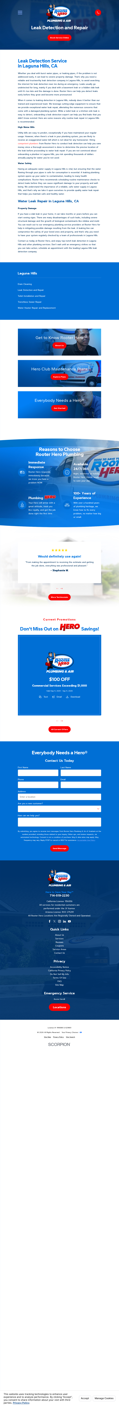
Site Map (59, 984)
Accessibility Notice (59, 967)
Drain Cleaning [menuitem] (25, 284)
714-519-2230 (59, 895)
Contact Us (59, 952)
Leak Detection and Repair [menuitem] (31, 290)
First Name (23, 767)
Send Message (59, 848)
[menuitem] (47, 1037)
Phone (21, 779)
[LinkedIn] (64, 921)
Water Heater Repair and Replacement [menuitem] (37, 307)
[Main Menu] (20, 12)
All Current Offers (59, 729)
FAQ (59, 981)
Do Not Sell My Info (59, 974)
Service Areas (59, 949)
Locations (59, 1007)
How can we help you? (29, 815)
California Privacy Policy (59, 970)
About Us (59, 935)
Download (75, 696)
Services (59, 938)
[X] (54, 921)
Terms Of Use (59, 977)
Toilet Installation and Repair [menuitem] (31, 296)
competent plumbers (28, 143)
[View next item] (61, 588)
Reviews (59, 942)
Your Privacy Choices (70, 1032)
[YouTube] (69, 921)
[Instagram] (59, 921)
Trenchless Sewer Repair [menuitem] (30, 301)
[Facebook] (49, 921)
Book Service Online (59, 37)
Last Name (66, 767)
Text (45, 696)
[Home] (58, 13)
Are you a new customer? (30, 803)
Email (59, 696)
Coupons (59, 945)
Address (22, 791)
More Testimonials (59, 597)
